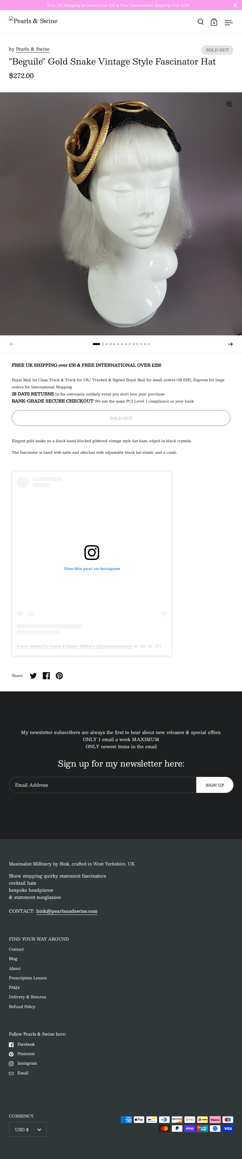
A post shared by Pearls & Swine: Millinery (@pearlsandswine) (75, 646)
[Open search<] (201, 22)
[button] (230, 344)
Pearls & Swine (33, 48)
